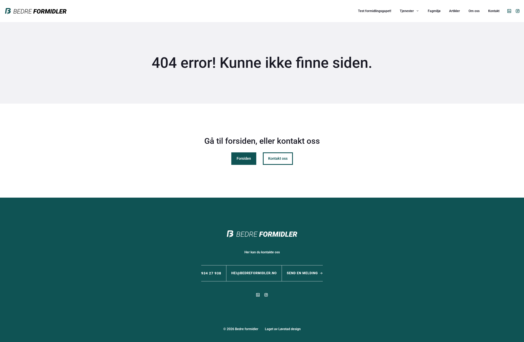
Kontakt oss (278, 158)
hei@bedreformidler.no (254, 273)
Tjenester (407, 11)
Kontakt (493, 11)
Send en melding (302, 273)
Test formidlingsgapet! (374, 11)
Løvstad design (289, 329)
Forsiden (244, 158)
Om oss (474, 11)
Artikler (454, 11)
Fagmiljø (434, 11)
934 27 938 (211, 273)
